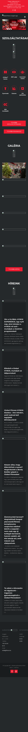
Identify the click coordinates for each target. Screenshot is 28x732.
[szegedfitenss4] (14, 212)
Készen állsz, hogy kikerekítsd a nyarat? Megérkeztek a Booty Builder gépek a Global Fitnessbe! (13, 469)
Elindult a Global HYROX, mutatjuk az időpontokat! (13, 370)
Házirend (16, 667)
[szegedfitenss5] (14, 229)
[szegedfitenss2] (14, 179)
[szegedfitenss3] (14, 196)
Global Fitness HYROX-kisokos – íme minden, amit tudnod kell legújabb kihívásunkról (14, 415)
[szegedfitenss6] (14, 245)
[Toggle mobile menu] (25, 17)
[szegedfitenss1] (14, 163)
